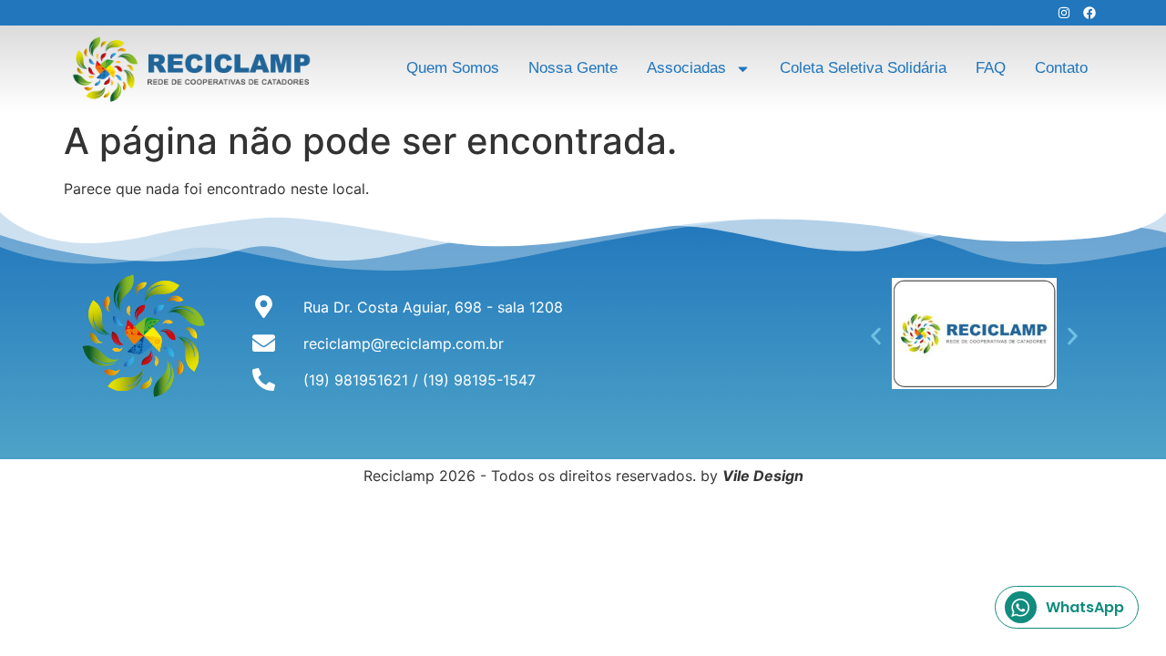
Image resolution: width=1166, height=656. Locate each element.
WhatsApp (1085, 607)
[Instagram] (1064, 13)
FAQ (991, 68)
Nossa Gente (573, 68)
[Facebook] (1089, 13)
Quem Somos (452, 68)
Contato (1061, 68)
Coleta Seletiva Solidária (863, 68)
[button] (875, 335)
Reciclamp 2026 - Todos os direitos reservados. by (583, 475)
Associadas (686, 68)
